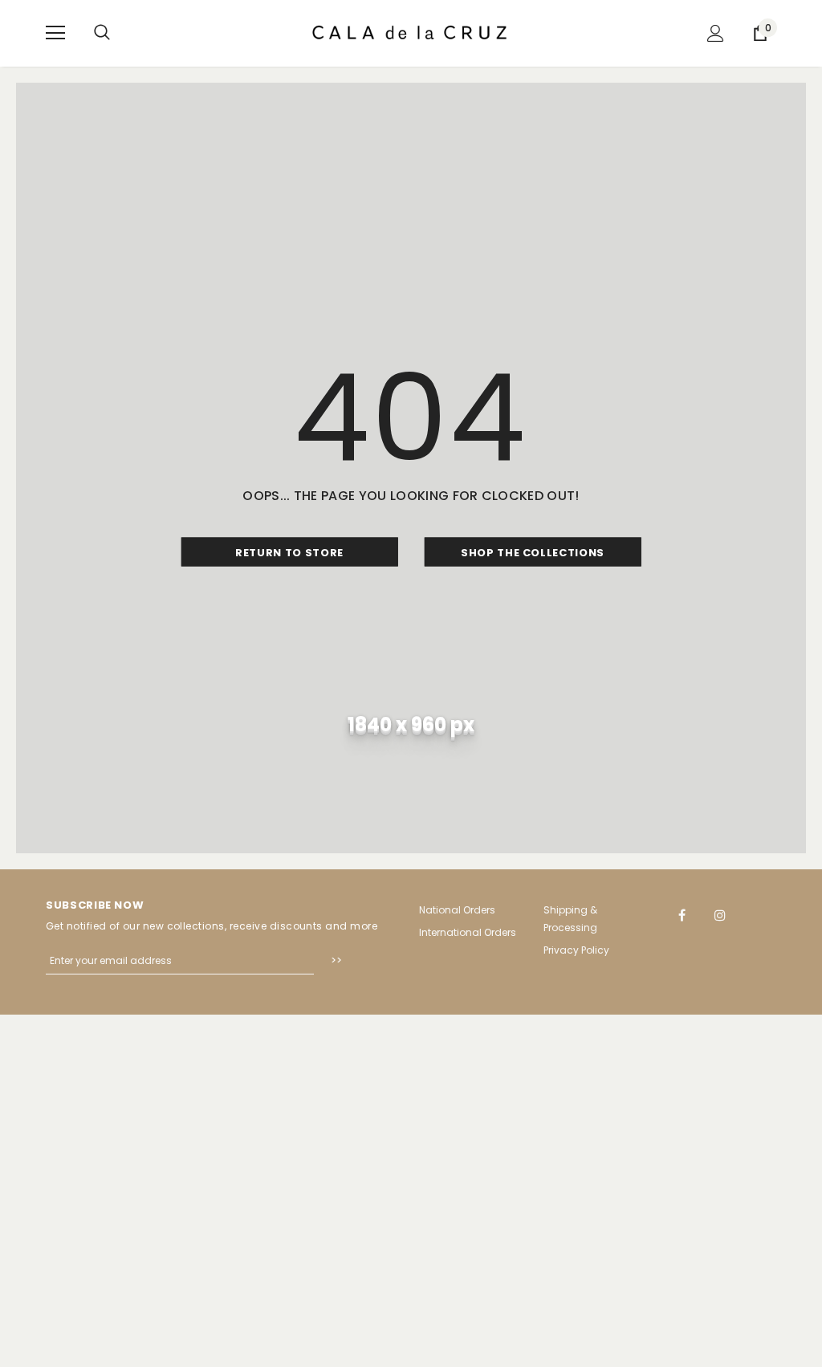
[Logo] (411, 32)
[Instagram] (720, 914)
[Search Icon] (102, 33)
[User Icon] (715, 33)
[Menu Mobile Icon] (55, 33)
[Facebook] (682, 914)
